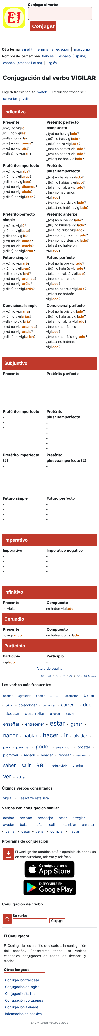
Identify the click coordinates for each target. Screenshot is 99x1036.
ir (66, 735)
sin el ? (27, 49)
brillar (9, 705)
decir (88, 705)
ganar (76, 724)
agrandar (24, 696)
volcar (21, 777)
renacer (47, 755)
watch (42, 92)
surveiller (10, 99)
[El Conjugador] (14, 18)
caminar (88, 824)
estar (57, 723)
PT (70, 676)
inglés (52, 63)
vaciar (78, 765)
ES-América (90, 676)
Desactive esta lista (33, 798)
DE (78, 676)
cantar (11, 831)
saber (9, 765)
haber (10, 735)
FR (49, 676)
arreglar (79, 818)
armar (55, 696)
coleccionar (28, 705)
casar (25, 831)
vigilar (7, 798)
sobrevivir (59, 766)
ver (7, 776)
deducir (12, 713)
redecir (29, 755)
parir (6, 747)
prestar (83, 747)
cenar (40, 831)
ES (42, 676)
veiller (26, 99)
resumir (81, 755)
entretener (34, 724)
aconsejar (45, 818)
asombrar (71, 696)
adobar (7, 696)
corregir (69, 704)
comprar (57, 831)
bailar (89, 695)
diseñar (55, 713)
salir (26, 765)
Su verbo (20, 915)
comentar (49, 705)
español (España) (72, 56)
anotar (40, 696)
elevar (70, 713)
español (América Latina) (22, 63)
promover (10, 755)
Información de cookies (23, 1014)
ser (41, 764)
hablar (30, 736)
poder (43, 746)
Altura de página (49, 668)
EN (57, 676)
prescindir (64, 747)
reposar (65, 755)
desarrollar (34, 713)
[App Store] (49, 876)
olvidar (80, 735)
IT (64, 676)
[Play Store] (49, 894)
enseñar (11, 724)
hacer (50, 735)
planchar (23, 747)
